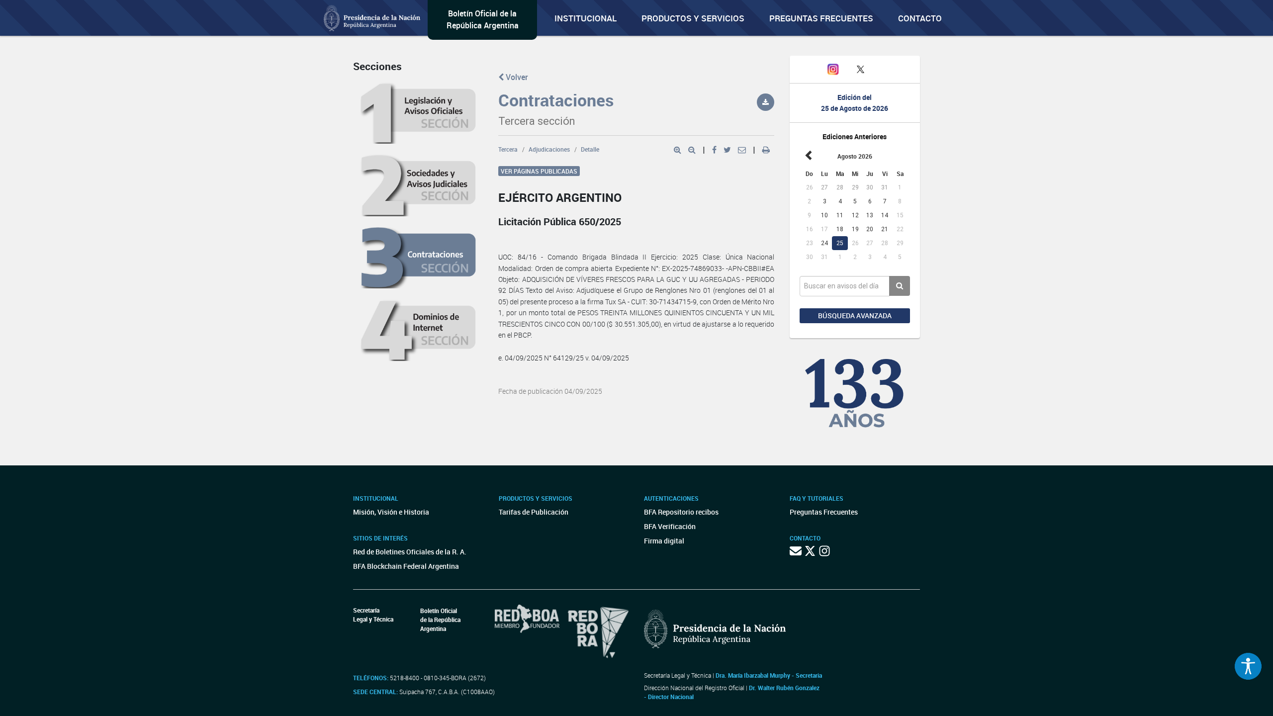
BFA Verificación (670, 526)
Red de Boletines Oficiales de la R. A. (409, 551)
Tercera (508, 149)
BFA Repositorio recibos (681, 512)
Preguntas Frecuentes (821, 18)
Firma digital (664, 540)
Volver (516, 77)
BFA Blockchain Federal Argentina (406, 566)
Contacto (920, 18)
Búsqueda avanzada (855, 315)
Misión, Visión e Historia (391, 512)
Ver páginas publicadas (539, 171)
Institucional (585, 18)
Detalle (590, 149)
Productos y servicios (692, 18)
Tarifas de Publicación (533, 512)
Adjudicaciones (549, 149)
